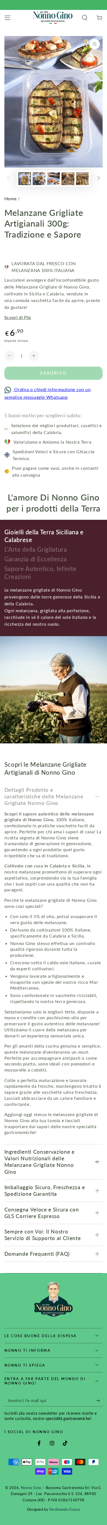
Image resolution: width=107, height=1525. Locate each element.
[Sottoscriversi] (99, 1400)
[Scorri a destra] (98, 178)
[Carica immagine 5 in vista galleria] (82, 178)
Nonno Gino (31, 1488)
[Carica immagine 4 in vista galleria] (67, 178)
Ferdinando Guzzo (64, 1509)
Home (10, 198)
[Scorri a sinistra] (8, 178)
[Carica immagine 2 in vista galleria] (39, 178)
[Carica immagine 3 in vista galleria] (53, 178)
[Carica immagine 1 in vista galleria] (24, 178)
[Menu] (7, 18)
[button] (84, 18)
